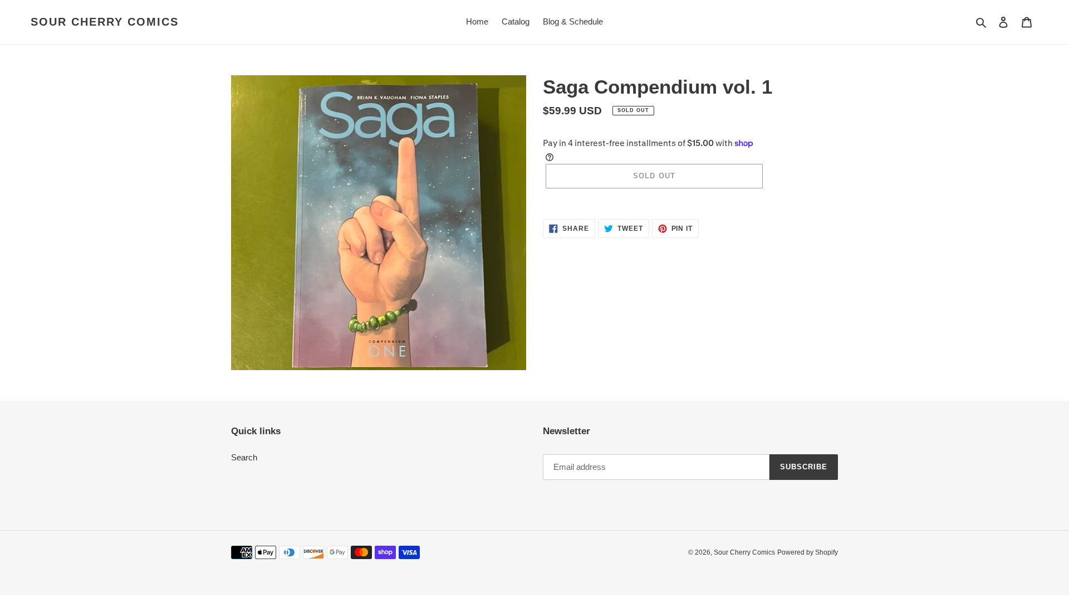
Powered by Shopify (807, 552)
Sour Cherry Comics (105, 22)
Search (244, 457)
